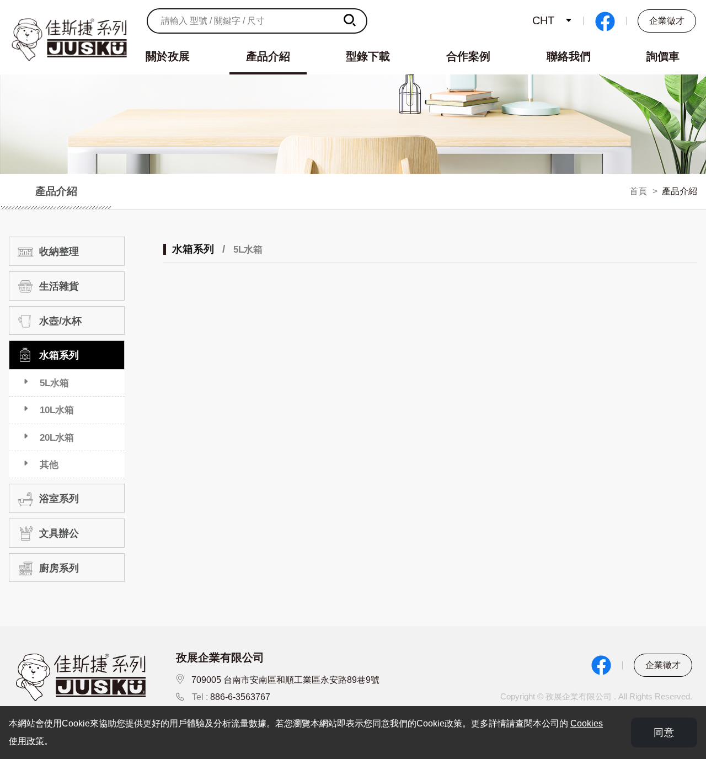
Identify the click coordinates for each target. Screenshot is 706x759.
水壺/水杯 (59, 321)
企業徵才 (666, 20)
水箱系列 (57, 355)
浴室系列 (57, 499)
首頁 (638, 191)
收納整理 (57, 252)
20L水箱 (57, 437)
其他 (49, 464)
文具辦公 (57, 533)
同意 (664, 732)
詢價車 (663, 56)
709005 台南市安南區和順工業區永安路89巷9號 (285, 680)
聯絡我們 (569, 56)
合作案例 (468, 56)
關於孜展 (168, 56)
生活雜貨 (57, 286)
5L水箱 (54, 382)
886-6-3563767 (240, 697)
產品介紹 (268, 56)
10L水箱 (57, 409)
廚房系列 (57, 568)
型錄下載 (368, 56)
